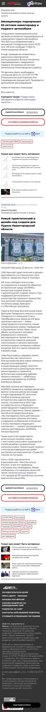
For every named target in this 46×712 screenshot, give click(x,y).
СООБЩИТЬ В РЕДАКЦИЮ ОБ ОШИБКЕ (21, 616)
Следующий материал (22, 705)
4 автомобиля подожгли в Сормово (26, 182)
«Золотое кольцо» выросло (22, 473)
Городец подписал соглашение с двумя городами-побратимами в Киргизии (25, 574)
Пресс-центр (9, 596)
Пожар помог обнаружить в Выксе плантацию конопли (18, 99)
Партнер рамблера (24, 699)
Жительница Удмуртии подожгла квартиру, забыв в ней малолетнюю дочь (26, 167)
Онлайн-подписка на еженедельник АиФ (14, 604)
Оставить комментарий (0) (23, 122)
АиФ (20, 263)
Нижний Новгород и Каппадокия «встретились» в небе (25, 556)
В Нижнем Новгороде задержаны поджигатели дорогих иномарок (25, 158)
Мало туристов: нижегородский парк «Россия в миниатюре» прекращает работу (27, 566)
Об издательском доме (15, 592)
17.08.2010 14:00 (8, 10)
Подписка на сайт (12, 609)
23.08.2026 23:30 (8, 205)
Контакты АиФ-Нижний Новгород (21, 612)
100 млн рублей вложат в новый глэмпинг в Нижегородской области (27, 548)
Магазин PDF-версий (13, 599)
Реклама (22, 596)
